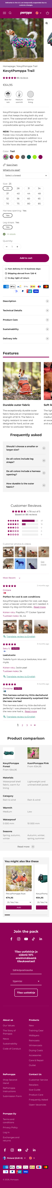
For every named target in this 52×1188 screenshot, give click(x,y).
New (31, 1025)
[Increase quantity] (17, 247)
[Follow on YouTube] (26, 939)
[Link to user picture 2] (25, 627)
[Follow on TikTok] (33, 939)
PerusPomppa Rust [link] (16, 893)
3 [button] (27, 725)
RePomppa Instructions (9, 1090)
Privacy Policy (10, 1127)
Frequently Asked (38, 1099)
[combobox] (26, 981)
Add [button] (19, 907)
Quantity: (8, 241)
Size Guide (34, 1089)
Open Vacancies (37, 1104)
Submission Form (12, 1096)
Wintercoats (35, 1045)
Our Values (9, 1025)
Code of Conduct (12, 1048)
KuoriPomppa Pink (38, 763)
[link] (19, 878)
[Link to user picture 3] (41, 627)
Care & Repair (36, 1060)
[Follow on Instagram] (19, 939)
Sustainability (10, 1043)
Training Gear (36, 1030)
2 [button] (22, 725)
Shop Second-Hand (10, 1081)
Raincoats (34, 1040)
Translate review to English (20, 636)
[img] (9, 586)
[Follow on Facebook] (11, 939)
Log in (6, 1132)
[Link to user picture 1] (10, 627)
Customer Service (38, 1079)
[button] (10, 77)
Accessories (35, 1055)
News (6, 1038)
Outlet (32, 1065)
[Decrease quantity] (6, 247)
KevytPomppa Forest (11, 765)
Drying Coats (36, 1050)
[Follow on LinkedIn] (41, 939)
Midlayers (34, 1035)
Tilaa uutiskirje (26, 992)
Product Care (36, 1094)
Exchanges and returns (11, 1139)
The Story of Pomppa (9, 1032)
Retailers (33, 1084)
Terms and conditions (8, 1121)
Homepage (9, 66)
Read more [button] (40, 607)
